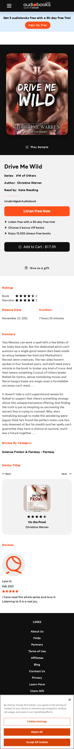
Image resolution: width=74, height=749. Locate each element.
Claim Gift (37, 691)
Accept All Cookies (37, 742)
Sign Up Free (38, 25)
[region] (37, 722)
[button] (6, 474)
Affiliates (37, 658)
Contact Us (37, 671)
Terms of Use (37, 651)
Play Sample (39, 147)
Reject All (37, 732)
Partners (37, 644)
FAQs (37, 638)
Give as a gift (39, 268)
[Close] (70, 700)
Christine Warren (29, 183)
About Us (37, 631)
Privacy (37, 677)
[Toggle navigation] (9, 5)
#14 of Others (26, 176)
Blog (37, 664)
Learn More (37, 684)
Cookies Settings (37, 721)
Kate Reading (28, 190)
